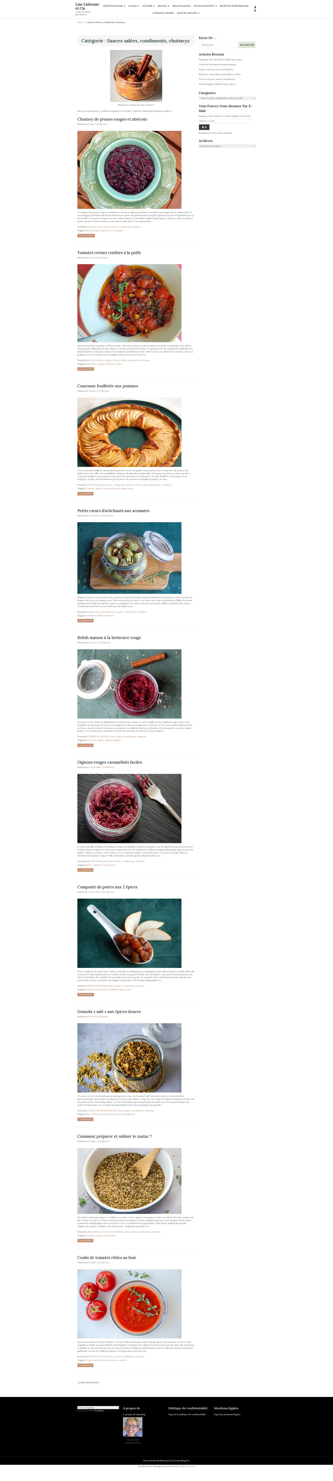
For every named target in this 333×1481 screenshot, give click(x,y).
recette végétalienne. (124, 1114)
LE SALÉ (132, 6)
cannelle (90, 989)
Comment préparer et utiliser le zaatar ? (114, 1136)
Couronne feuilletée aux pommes (107, 385)
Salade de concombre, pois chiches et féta (220, 74)
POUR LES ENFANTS (204, 6)
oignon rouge (92, 230)
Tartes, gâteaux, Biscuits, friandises (153, 484)
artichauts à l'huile (95, 615)
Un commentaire (85, 369)
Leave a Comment (86, 235)
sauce (114, 1360)
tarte (130, 488)
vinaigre (119, 230)
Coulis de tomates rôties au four (106, 1257)
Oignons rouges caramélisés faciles (109, 762)
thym (113, 1235)
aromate (90, 1235)
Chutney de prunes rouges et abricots (112, 119)
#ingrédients (94, 1231)
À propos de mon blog (134, 1414)
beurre (89, 865)
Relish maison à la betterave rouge (109, 637)
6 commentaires (85, 620)
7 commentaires (85, 493)
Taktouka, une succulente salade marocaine (220, 59)
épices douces (93, 1114)
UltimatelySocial (187, 1466)
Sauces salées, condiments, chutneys (122, 226)
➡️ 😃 (204, 127)
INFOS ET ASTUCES (187, 13)
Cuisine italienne (94, 1360)
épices (101, 740)
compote (90, 488)
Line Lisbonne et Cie (87, 6)
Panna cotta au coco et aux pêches (216, 69)
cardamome (101, 989)
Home (80, 22)
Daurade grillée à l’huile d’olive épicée (217, 84)
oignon (108, 740)
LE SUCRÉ (147, 6)
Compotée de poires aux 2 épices (107, 886)
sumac (106, 1235)
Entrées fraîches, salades (99, 360)
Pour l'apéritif (102, 612)
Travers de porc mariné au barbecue (217, 79)
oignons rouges (101, 865)
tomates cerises (114, 364)
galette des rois (103, 488)
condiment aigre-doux (119, 989)
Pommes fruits (119, 488)
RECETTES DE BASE (113, 6)
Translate (99, 1410)
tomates (123, 1360)
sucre (111, 230)
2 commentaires (85, 745)
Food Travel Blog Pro (179, 1460)
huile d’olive (91, 364)
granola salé (107, 1114)
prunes (103, 230)
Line (105, 124)
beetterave (91, 740)
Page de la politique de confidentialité (187, 1414)
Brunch (90, 612)
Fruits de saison (95, 226)
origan (101, 364)
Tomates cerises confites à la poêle (109, 252)
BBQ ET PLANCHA (181, 6)
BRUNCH (162, 6)
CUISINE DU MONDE (163, 13)
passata (107, 1360)
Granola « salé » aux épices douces (109, 1011)
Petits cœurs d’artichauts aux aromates (113, 510)
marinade (109, 615)
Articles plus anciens (88, 1382)
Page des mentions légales (227, 1414)
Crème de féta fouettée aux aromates (217, 64)
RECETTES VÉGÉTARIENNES (234, 6)
